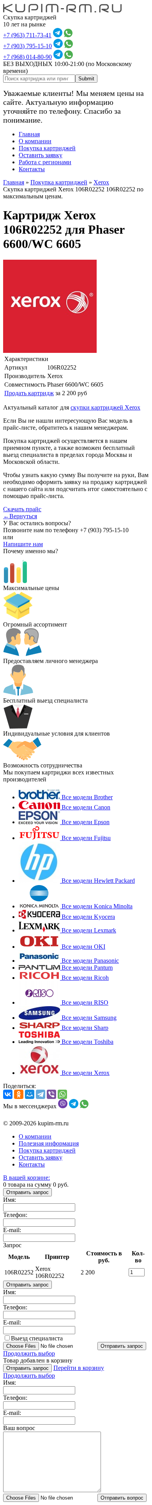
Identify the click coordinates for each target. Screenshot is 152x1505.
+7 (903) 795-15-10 (27, 46)
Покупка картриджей (47, 148)
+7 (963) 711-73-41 (27, 35)
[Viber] (51, 1094)
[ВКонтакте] (7, 1094)
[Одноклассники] (18, 1094)
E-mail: (12, 1230)
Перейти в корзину (78, 1367)
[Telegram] (40, 1094)
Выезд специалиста (37, 1338)
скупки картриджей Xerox (105, 407)
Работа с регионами (45, 162)
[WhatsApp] (62, 1094)
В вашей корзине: (26, 1177)
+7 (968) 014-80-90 (27, 57)
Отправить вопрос (122, 1498)
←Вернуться (20, 516)
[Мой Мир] (29, 1094)
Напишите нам (23, 544)
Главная (29, 134)
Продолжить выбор (29, 1353)
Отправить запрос (27, 1192)
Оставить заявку (40, 155)
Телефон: (15, 1215)
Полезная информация (49, 1143)
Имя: (9, 1199)
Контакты (32, 169)
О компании (35, 141)
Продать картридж (29, 393)
